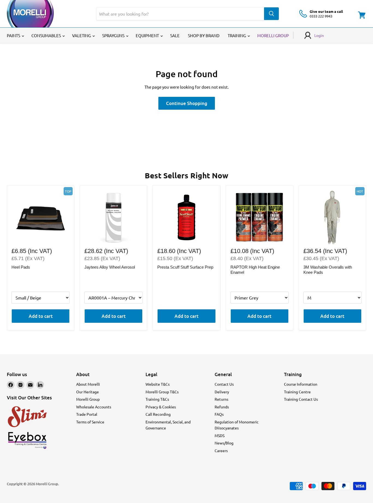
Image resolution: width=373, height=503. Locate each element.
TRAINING (237, 35)
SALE (175, 35)
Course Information (300, 384)
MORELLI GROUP (273, 35)
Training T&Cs (157, 399)
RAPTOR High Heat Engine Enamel (255, 270)
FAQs (219, 414)
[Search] (271, 13)
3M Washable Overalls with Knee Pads (327, 270)
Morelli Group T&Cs (162, 391)
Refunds (222, 406)
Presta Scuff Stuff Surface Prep (185, 267)
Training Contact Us (301, 399)
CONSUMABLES (46, 35)
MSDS (219, 435)
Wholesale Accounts (93, 406)
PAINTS (14, 35)
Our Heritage (87, 391)
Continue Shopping (186, 103)
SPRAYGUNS (113, 35)
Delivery (222, 391)
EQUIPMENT (148, 35)
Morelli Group (88, 399)
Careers (221, 450)
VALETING (82, 35)
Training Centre (297, 391)
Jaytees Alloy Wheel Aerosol (109, 267)
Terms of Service (90, 421)
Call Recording (158, 414)
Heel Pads (20, 267)
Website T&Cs (158, 384)
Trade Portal (86, 414)
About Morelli (88, 384)
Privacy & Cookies (161, 406)
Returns (221, 399)
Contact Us (224, 384)
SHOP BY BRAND (204, 35)
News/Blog (224, 442)
